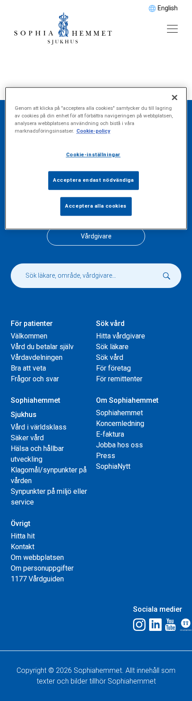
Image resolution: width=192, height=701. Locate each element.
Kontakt (22, 546)
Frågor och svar (35, 379)
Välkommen (29, 336)
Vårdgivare (96, 236)
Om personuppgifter (42, 568)
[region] (96, 158)
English (168, 8)
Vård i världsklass (39, 427)
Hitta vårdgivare (120, 336)
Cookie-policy (93, 131)
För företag (113, 368)
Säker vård (27, 438)
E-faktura (110, 434)
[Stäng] (174, 97)
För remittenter (119, 379)
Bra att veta (28, 368)
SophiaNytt (113, 466)
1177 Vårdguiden (37, 579)
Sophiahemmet (119, 413)
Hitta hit (23, 536)
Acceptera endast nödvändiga (93, 180)
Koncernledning (120, 423)
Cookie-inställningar (93, 154)
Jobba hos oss (119, 445)
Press (105, 455)
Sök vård (109, 357)
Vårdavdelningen (37, 357)
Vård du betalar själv (42, 346)
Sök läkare (112, 346)
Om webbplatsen (37, 557)
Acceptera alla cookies (96, 206)
